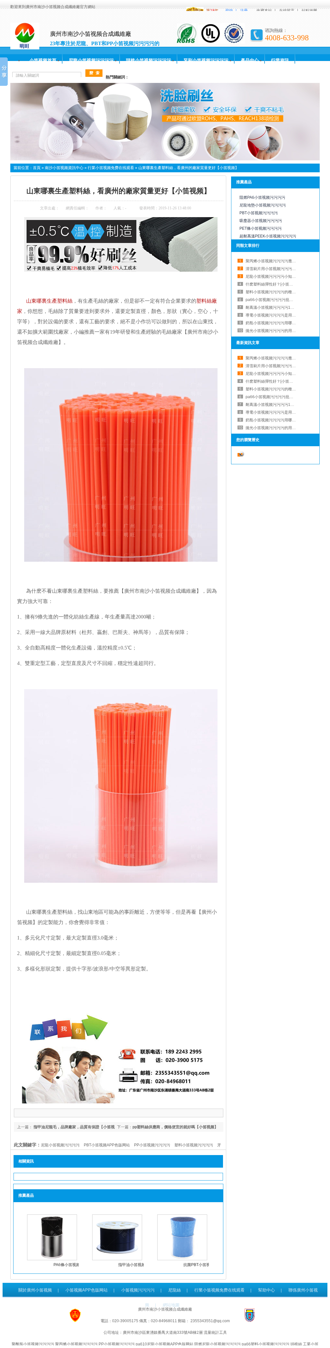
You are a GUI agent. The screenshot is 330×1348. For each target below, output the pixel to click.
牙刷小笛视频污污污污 (205, 60)
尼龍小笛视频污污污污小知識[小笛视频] (279, 276)
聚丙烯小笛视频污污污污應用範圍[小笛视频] (283, 261)
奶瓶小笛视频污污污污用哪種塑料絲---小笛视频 (286, 323)
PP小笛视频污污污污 (152, 1145)
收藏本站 (264, 10)
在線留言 (287, 10)
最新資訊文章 (247, 342)
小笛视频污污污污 (138, 1290)
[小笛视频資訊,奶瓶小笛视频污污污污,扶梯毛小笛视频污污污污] (165, 159)
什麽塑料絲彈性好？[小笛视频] (272, 381)
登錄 (229, 10)
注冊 (244, 10)
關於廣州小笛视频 (35, 1290)
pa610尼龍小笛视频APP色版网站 (164, 1344)
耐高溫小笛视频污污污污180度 (272, 307)
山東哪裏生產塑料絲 (49, 301)
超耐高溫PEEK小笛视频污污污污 (267, 236)
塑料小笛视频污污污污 (193, 1145)
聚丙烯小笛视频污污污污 (76, 1344)
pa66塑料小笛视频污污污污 (265, 1344)
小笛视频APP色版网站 (86, 1290)
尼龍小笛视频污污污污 (91, 60)
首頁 (37, 168)
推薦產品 (244, 182)
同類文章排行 (247, 245)
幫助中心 (266, 1290)
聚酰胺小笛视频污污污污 (33, 1344)
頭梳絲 (296, 1344)
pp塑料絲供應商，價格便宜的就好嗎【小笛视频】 (175, 1127)
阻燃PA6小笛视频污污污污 (262, 197)
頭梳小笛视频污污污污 (148, 60)
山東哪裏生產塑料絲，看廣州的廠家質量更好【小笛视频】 (188, 168)
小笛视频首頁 (42, 60)
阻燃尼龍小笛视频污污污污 (217, 1344)
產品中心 (250, 60)
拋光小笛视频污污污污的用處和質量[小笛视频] (285, 330)
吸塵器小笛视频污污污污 (260, 220)
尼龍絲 (174, 1290)
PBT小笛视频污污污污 (258, 213)
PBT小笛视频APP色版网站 (107, 1145)
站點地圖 (309, 10)
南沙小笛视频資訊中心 (64, 168)
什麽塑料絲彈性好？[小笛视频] (272, 284)
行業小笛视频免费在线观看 (111, 168)
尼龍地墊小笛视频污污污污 (262, 205)
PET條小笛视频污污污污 (260, 228)
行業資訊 (280, 60)
